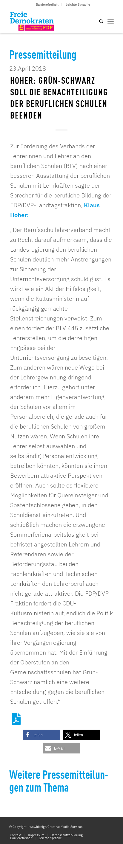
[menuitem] (47, 4)
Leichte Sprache (78, 4)
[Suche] (98, 21)
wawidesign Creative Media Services (56, 827)
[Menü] (110, 21)
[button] (41, 735)
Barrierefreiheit (47, 4)
